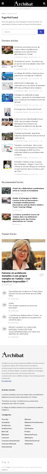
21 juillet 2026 (34, 91)
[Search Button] (44, 3)
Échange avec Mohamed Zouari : (28, 109)
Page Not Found (12, 13)
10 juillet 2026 (34, 141)
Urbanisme (29, 444)
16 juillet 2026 (34, 129)
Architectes (6, 425)
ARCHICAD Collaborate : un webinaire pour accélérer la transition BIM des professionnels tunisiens (29, 85)
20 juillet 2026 (34, 112)
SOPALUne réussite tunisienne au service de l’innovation (23, 305)
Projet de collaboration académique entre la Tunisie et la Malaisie (28, 189)
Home (4, 13)
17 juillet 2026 (34, 105)
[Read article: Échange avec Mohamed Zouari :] (7, 112)
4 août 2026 (33, 57)
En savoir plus (6, 381)
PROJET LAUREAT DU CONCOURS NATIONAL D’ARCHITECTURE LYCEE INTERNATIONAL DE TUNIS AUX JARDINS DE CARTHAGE (24, 330)
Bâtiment (5, 434)
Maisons (28, 419)
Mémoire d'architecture (34, 422)
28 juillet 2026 (34, 69)
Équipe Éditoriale (22, 57)
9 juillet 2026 (34, 174)
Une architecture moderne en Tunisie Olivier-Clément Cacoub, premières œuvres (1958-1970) (26, 293)
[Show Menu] (3, 3)
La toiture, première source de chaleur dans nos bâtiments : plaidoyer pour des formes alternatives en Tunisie (26, 218)
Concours (5, 438)
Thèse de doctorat (32, 441)
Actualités (6, 422)
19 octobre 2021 (19, 193)
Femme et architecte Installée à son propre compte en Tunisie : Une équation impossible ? (16, 277)
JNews (9, 467)
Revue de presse (31, 434)
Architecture (7, 428)
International (7, 447)
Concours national (9, 444)
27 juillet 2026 (34, 78)
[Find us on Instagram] (8, 462)
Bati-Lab (5, 431)
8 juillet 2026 (34, 157)
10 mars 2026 (18, 210)
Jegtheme (5, 470)
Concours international (11, 441)
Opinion (28, 425)
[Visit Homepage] (23, 3)
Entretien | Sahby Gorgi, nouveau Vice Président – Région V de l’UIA (29, 166)
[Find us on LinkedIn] (5, 462)
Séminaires (29, 438)
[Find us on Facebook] (2, 462)
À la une (5, 419)
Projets (27, 431)
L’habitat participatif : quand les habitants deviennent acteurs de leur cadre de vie (29, 135)
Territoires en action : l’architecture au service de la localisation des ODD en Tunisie (29, 63)
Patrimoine (29, 428)
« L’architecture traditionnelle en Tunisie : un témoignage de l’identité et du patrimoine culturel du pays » (25, 317)
